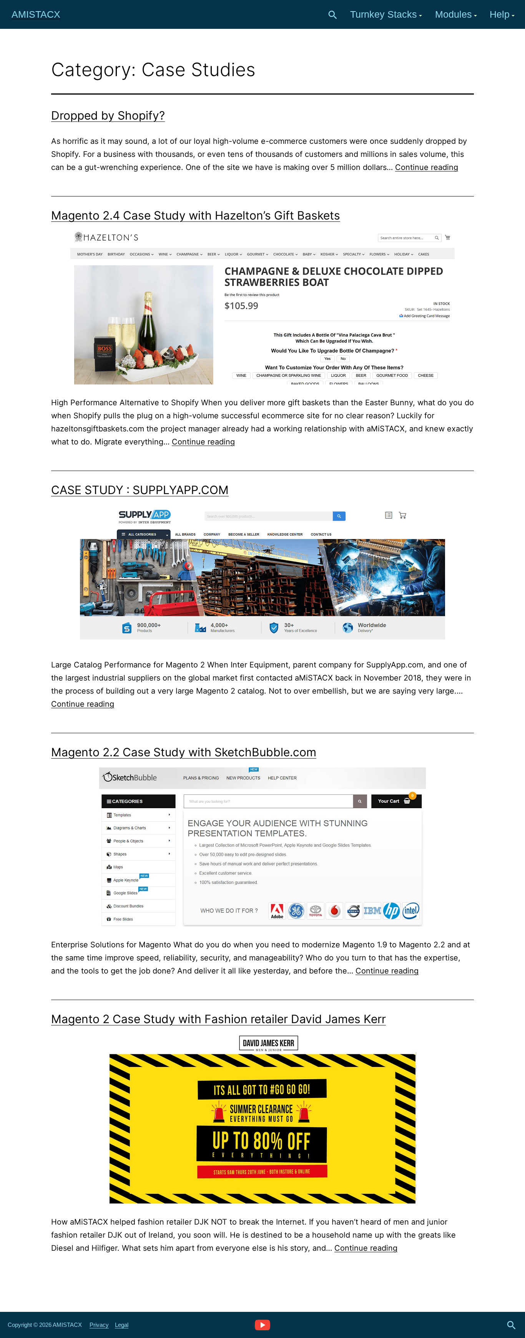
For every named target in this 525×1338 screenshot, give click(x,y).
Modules (453, 14)
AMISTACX (36, 14)
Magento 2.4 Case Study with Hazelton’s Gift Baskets (195, 215)
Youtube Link (262, 1324)
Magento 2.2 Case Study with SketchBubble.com (183, 752)
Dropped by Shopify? (108, 115)
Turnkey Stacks (383, 14)
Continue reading (426, 167)
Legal (121, 1324)
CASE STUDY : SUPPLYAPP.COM (140, 490)
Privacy (99, 1324)
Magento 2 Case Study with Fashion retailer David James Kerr (218, 1019)
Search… (333, 15)
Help (500, 14)
